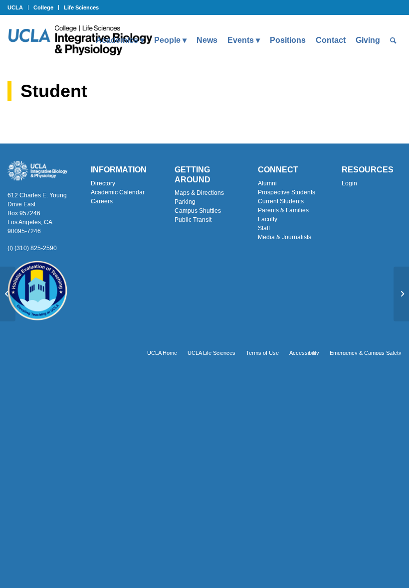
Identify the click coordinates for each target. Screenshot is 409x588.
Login (349, 183)
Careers (102, 201)
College (43, 7)
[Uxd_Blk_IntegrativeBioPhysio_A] (80, 40)
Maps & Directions (199, 192)
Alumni (267, 183)
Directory (103, 183)
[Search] (393, 40)
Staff (264, 228)
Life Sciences (81, 7)
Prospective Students (286, 192)
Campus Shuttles (198, 210)
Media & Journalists (284, 237)
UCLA (15, 7)
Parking (185, 201)
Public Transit (193, 219)
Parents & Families (283, 210)
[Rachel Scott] (7, 294)
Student (53, 91)
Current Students (281, 201)
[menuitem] (17, 7)
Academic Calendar (118, 192)
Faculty (267, 219)
